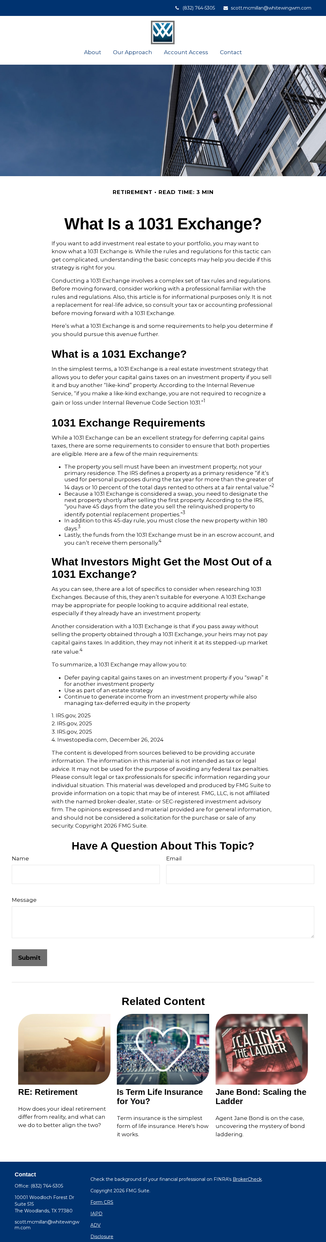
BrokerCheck (247, 1179)
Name (20, 858)
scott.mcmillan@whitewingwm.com (271, 8)
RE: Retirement (48, 1092)
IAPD (96, 1214)
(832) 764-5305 (198, 8)
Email (174, 858)
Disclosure (101, 1236)
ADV (95, 1225)
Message (24, 900)
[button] (92, 52)
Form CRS (101, 1202)
